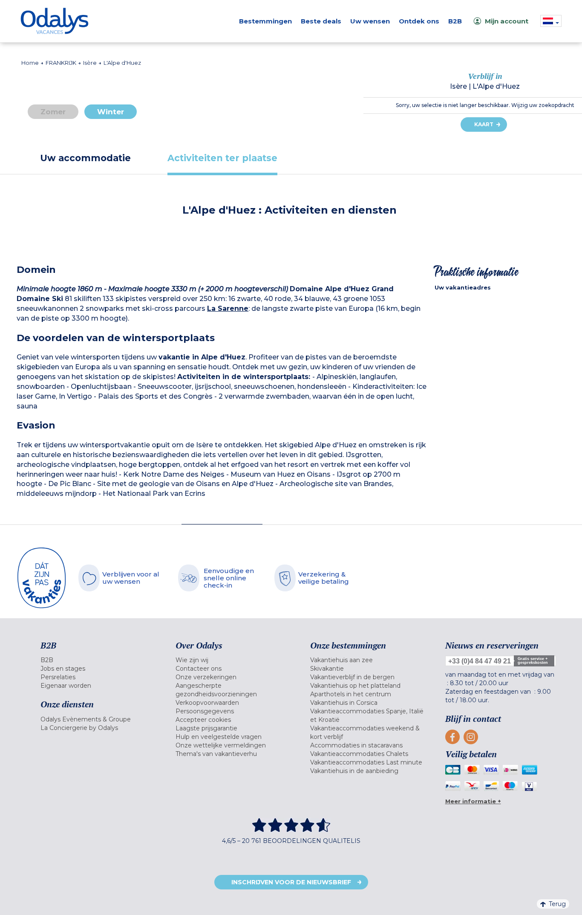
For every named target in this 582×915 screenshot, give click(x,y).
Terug (557, 904)
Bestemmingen (265, 21)
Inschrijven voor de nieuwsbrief (291, 882)
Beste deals (321, 21)
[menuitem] (97, 660)
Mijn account (506, 21)
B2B (455, 21)
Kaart (483, 124)
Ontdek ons (419, 21)
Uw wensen (370, 21)
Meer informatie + (473, 801)
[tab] (85, 158)
